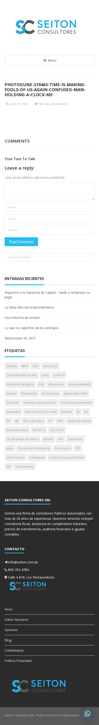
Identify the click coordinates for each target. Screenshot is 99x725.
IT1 (50, 421)
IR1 (86, 412)
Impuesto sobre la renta (40, 412)
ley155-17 (39, 430)
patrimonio (75, 439)
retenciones (37, 457)
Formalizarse (50, 393)
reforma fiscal (15, 457)
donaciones (56, 384)
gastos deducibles (75, 393)
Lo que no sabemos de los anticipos (32, 328)
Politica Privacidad (18, 660)
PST (78, 448)
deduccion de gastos (20, 384)
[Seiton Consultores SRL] (46, 27)
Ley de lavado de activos (22, 439)
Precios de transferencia (34, 448)
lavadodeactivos (17, 430)
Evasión (11, 393)
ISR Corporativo (33, 421)
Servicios (11, 630)
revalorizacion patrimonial (66, 457)
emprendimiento (80, 384)
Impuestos (13, 412)
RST (8, 467)
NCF (60, 439)
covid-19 (58, 375)
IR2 (8, 421)
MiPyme (48, 439)
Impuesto (12, 403)
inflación (66, 412)
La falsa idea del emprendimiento (29, 307)
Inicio (8, 609)
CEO (35, 366)
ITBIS (60, 421)
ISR (17, 421)
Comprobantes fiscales (21, 375)
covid (45, 375)
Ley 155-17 (57, 430)
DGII (41, 384)
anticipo (11, 366)
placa (10, 448)
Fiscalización (29, 393)
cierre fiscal (50, 366)
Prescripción (63, 448)
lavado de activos (79, 421)
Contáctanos (14, 650)
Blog (8, 640)
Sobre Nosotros (17, 619)
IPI (78, 412)
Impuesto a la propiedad (39, 403)
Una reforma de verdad (22, 317)
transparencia (25, 467)
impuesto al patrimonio (76, 403)
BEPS (25, 366)
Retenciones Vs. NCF (20, 338)
